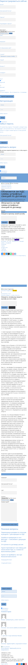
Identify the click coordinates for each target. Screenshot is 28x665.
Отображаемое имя (5, 48)
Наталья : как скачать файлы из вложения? (13, 627)
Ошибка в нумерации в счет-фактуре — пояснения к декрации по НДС (13, 539)
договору (3, 241)
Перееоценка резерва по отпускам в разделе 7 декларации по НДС (13, 533)
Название (4, 477)
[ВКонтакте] (2, 254)
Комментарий (5, 502)
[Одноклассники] (4, 254)
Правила (2, 90)
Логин (2, 4)
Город (2, 60)
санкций (21, 241)
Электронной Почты (5, 11)
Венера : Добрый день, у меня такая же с (12, 619)
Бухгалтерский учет (6, 188)
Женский (2, 87)
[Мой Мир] (6, 254)
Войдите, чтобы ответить (13, 295)
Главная (3, 199)
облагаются (15, 241)
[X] (9, 254)
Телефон (2, 72)
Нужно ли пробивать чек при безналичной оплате (11, 556)
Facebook (3, 244)
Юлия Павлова (16, 238)
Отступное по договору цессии (12, 544)
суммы (3, 243)
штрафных (8, 243)
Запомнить (4, 122)
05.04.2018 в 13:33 (6, 293)
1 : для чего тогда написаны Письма (11, 635)
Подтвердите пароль (6, 23)
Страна (2, 54)
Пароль (2, 17)
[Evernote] (11, 254)
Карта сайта (4, 664)
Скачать (3, 496)
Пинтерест (4, 250)
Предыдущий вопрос (6, 559)
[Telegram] (15, 254)
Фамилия (2, 41)
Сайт (2, 490)
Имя (1, 35)
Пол (1, 79)
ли (7, 241)
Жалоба (3, 210)
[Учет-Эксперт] (9, 183)
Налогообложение (6, 185)
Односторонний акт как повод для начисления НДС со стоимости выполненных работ (13, 549)
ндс (10, 241)
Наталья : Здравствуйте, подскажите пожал (14, 643)
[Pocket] (13, 254)
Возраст (2, 66)
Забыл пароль (3, 113)
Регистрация (3, 172)
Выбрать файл (4, 33)
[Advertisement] (14, 270)
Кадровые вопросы (6, 186)
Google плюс (4, 247)
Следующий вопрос (6, 563)
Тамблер (3, 249)
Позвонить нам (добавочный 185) (10, 175)
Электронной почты (6, 252)
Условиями (23, 92)
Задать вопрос (6, 588)
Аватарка (3, 30)
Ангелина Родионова (7, 290)
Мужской (2, 82)
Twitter (3, 246)
